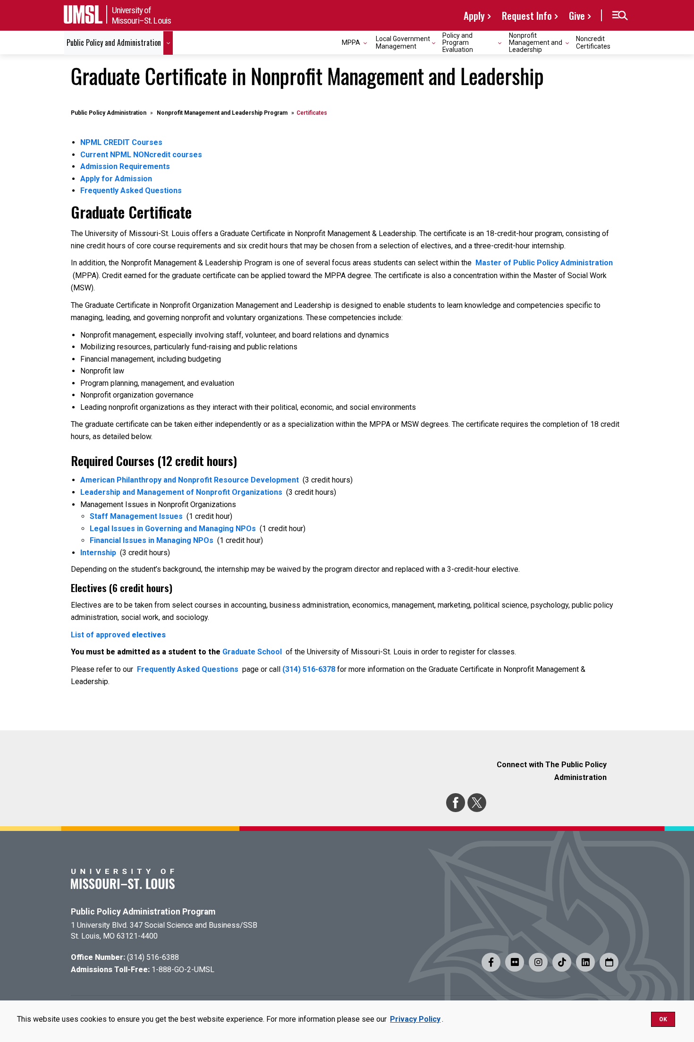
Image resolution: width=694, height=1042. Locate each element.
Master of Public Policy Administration (544, 262)
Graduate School (252, 651)
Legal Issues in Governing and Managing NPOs (173, 528)
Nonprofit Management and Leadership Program (222, 113)
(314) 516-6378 (308, 669)
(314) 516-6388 (153, 957)
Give (577, 15)
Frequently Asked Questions (131, 190)
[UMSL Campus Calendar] (609, 962)
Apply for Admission (116, 178)
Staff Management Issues (136, 516)
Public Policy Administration (108, 113)
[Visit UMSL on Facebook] (491, 962)
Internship (98, 552)
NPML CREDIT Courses (121, 142)
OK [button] (663, 1019)
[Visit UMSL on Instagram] (538, 962)
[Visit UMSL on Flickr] (514, 962)
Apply (474, 15)
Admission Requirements (125, 166)
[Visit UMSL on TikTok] (561, 962)
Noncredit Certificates (593, 42)
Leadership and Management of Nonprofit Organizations (181, 492)
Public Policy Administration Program (143, 911)
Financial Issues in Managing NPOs (151, 540)
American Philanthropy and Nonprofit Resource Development (189, 479)
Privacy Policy (415, 1019)
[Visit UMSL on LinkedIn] (585, 962)
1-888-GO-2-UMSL (183, 969)
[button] (619, 15)
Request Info (527, 15)
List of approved (118, 634)
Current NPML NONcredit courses (141, 154)
